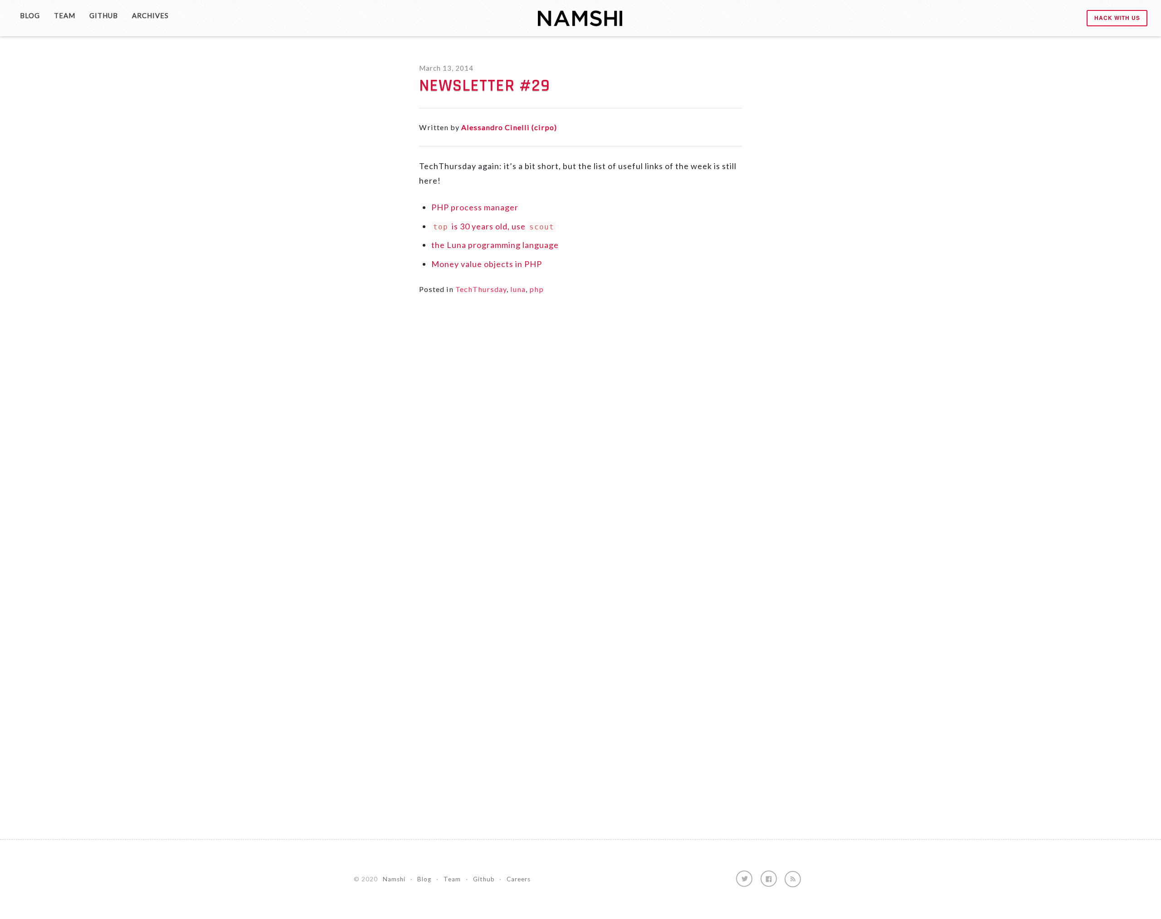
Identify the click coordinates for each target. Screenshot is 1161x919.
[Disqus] (580, 435)
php (536, 289)
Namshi (394, 879)
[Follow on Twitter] (744, 878)
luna (518, 289)
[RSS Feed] (793, 879)
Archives (150, 15)
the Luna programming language (495, 245)
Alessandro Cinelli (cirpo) (509, 127)
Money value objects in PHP (486, 264)
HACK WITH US (1117, 18)
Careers (519, 879)
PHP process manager (474, 207)
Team (64, 15)
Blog (30, 15)
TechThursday (481, 289)
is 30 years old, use (493, 226)
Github (103, 15)
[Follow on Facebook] (769, 878)
